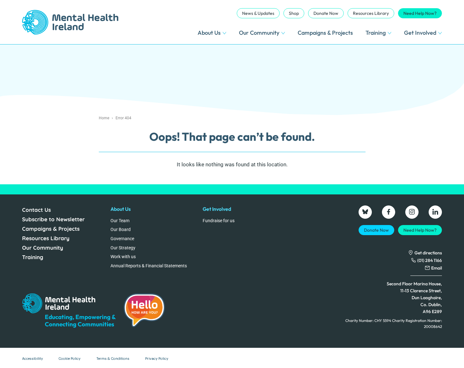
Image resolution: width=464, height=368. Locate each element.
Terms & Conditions (112, 358)
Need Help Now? (420, 13)
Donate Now (325, 13)
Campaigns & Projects (325, 32)
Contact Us (36, 209)
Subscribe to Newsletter (53, 219)
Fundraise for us (219, 220)
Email (436, 268)
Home (104, 118)
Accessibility (32, 358)
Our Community (259, 32)
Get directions (428, 253)
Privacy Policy (156, 358)
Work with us (123, 256)
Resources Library (371, 13)
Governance (122, 238)
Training (376, 32)
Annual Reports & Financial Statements (148, 265)
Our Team (119, 220)
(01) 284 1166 (429, 260)
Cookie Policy (69, 358)
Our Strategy (122, 247)
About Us (209, 32)
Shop (294, 13)
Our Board (120, 229)
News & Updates (258, 13)
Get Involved (420, 32)
